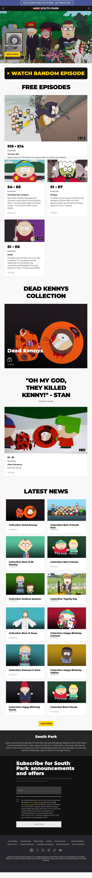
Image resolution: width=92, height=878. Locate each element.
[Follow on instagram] (43, 850)
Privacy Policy (29, 804)
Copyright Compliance (45, 844)
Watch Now (12, 54)
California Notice (77, 841)
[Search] (89, 8)
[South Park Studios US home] (46, 9)
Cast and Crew (25, 841)
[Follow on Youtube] (60, 850)
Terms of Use (38, 802)
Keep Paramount (62, 844)
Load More (46, 724)
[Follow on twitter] (37, 850)
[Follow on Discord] (48, 850)
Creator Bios (12, 841)
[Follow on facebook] (31, 850)
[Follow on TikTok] (54, 850)
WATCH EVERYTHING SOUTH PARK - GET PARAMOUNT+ (47, 3)
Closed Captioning (27, 844)
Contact (49, 841)
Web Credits (38, 841)
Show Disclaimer (78, 844)
